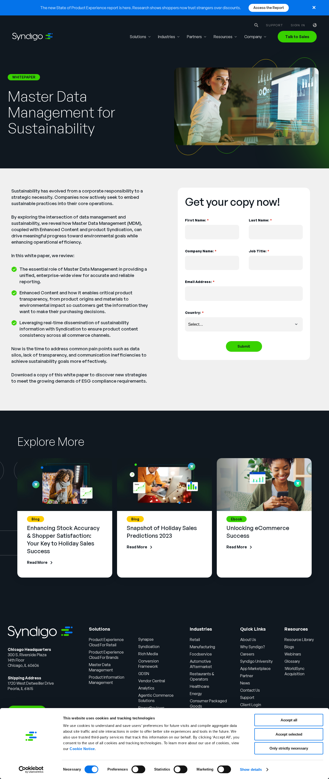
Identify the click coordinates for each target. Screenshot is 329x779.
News (245, 683)
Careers (247, 654)
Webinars (292, 654)
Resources (223, 36)
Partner (246, 675)
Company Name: (200, 251)
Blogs (289, 646)
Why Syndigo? (252, 646)
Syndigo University (256, 661)
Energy (196, 693)
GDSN (143, 673)
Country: (194, 312)
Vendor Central (151, 680)
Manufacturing (202, 646)
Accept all (289, 720)
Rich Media (148, 653)
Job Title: (259, 251)
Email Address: (199, 282)
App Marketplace (255, 668)
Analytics (146, 688)
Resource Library (299, 639)
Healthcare (199, 686)
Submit (243, 346)
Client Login (250, 704)
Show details (251, 769)
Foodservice (201, 654)
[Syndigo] (32, 37)
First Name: (197, 220)
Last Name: (260, 220)
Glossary (292, 661)
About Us (248, 639)
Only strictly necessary (289, 748)
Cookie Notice (82, 749)
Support (274, 25)
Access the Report (268, 8)
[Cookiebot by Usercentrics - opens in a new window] (31, 769)
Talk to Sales (297, 36)
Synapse (146, 639)
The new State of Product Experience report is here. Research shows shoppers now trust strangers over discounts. (140, 7)
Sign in (298, 25)
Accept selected (289, 734)
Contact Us (250, 690)
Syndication (148, 646)
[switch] (138, 769)
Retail (195, 639)
